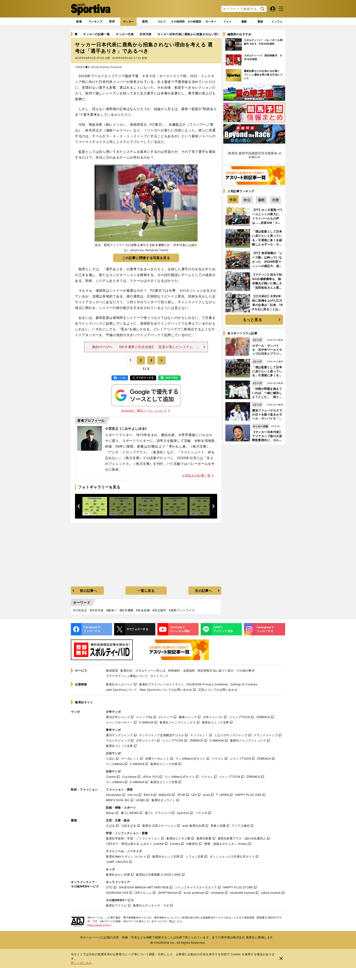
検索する (261, 9)
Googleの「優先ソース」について (144, 410)
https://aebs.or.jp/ (99, 924)
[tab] (112, 21)
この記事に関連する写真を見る (146, 258)
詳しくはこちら (81, 963)
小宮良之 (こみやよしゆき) (126, 428)
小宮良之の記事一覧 (196, 475)
